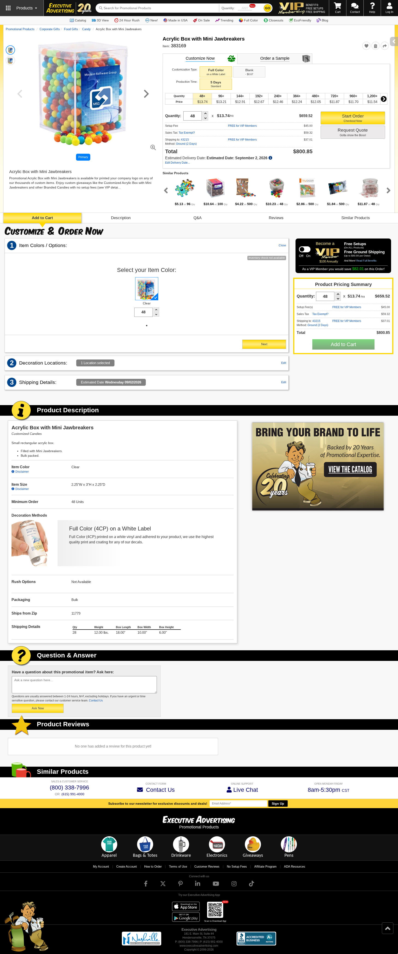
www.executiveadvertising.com (199, 945)
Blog (325, 20)
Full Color (251, 20)
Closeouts (276, 20)
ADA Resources (294, 866)
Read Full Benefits (366, 260)
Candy (86, 29)
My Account (101, 866)
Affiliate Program (265, 866)
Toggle (304, 249)
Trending (226, 20)
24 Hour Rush (129, 20)
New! (154, 20)
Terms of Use (178, 866)
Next (383, 98)
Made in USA (177, 20)
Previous (165, 190)
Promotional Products (20, 29)
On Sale (204, 20)
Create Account (126, 866)
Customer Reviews (206, 866)
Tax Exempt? (187, 132)
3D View (103, 20)
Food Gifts (71, 29)
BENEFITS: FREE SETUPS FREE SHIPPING (315, 8)
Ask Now (38, 708)
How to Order (153, 866)
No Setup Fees (237, 866)
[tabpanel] (185, 192)
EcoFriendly (302, 20)
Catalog (80, 20)
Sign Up (278, 803)
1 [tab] (146, 325)
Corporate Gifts (50, 29)
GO (267, 8)
